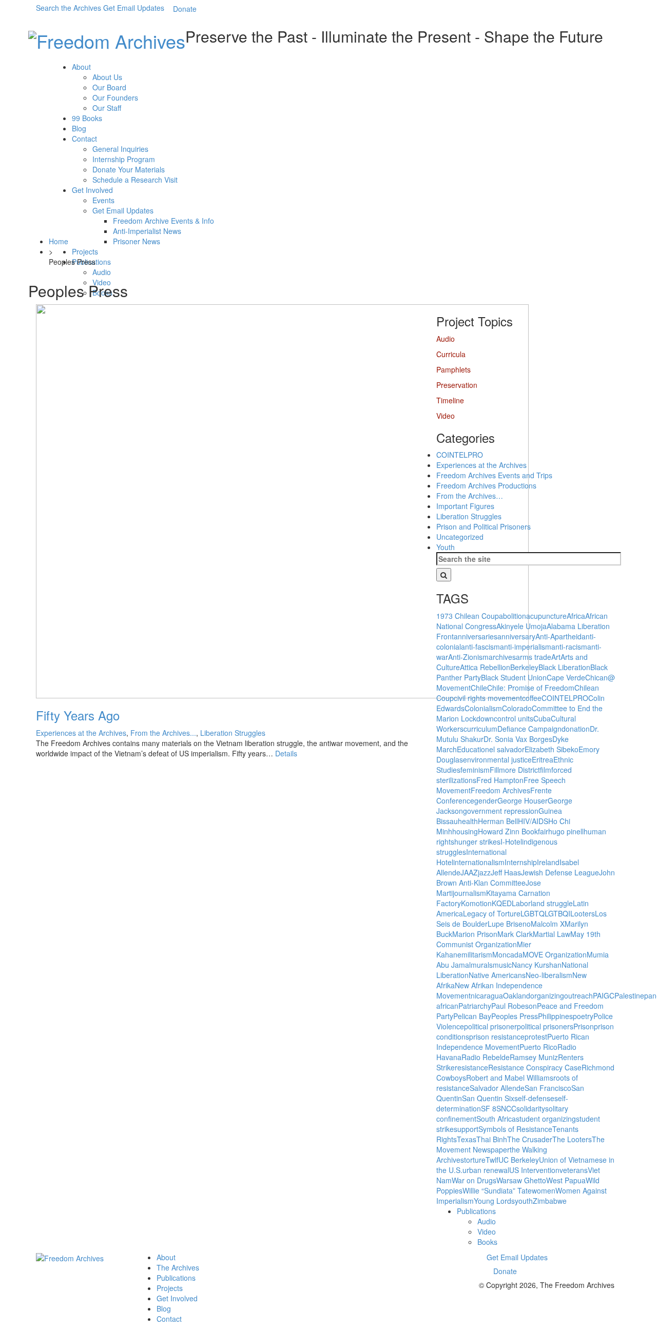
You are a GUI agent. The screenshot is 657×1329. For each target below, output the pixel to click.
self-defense (534, 1098)
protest (536, 1036)
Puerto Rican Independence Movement (512, 1041)
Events (103, 200)
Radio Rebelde (485, 1057)
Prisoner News (136, 241)
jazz (484, 872)
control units (513, 718)
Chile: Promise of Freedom (530, 687)
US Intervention (534, 1170)
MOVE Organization (555, 954)
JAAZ (469, 872)
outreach (578, 995)
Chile (479, 687)
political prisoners (545, 1026)
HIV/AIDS (533, 821)
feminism (475, 770)
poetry (583, 1016)
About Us (107, 77)
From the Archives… (469, 496)
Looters (582, 913)
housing (465, 831)
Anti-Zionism (468, 657)
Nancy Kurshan (537, 965)
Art (556, 657)
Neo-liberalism (549, 975)
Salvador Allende (497, 1088)
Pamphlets (453, 369)
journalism (469, 893)
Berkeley (524, 667)
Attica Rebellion (485, 667)
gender (485, 800)
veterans (573, 1170)
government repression (500, 811)
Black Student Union (514, 677)
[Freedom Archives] (106, 39)
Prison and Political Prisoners (483, 526)
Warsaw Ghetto (521, 1180)
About (81, 67)
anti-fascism (480, 646)
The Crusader (529, 1139)
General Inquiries (120, 149)
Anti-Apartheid (558, 636)
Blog (79, 128)
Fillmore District (515, 770)
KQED (502, 903)
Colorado (517, 708)
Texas (466, 1139)
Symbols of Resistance (515, 1129)
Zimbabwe (550, 1201)
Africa (576, 616)
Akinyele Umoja (521, 626)
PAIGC (603, 995)
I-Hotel (511, 841)
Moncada (507, 954)
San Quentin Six (488, 1098)
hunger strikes (477, 841)
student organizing (546, 1118)
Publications (91, 262)
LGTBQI (557, 913)
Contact (84, 138)
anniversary (516, 636)
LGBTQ (532, 913)
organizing (547, 995)
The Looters (572, 1139)
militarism (476, 954)
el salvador (507, 749)
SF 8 (488, 1108)
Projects (85, 251)
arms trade (533, 657)
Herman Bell (498, 821)
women (543, 1190)
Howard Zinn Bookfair (513, 831)
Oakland (516, 995)
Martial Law (551, 934)
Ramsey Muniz (534, 1057)
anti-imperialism (525, 646)
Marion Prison (474, 934)
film (545, 770)
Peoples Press (514, 1016)
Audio (101, 272)
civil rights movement (488, 698)
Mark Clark (515, 934)
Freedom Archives (500, 790)
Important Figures (465, 506)
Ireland (548, 862)
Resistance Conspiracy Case (535, 1067)
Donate (185, 9)
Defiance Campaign (529, 729)
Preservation (456, 385)
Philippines (555, 1016)
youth (524, 1201)
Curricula (451, 354)
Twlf (492, 1160)
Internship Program (123, 159)
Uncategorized (460, 537)
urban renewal (485, 1170)
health (468, 821)
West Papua (566, 1180)
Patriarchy (474, 1006)
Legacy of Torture (491, 913)
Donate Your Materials (128, 169)
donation (576, 729)
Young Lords (494, 1201)
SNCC (506, 1108)
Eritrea (542, 759)
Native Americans (497, 975)
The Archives (178, 1267)
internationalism (479, 862)
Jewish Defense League (560, 872)
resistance (471, 1067)
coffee (532, 698)
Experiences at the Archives (81, 733)
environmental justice (497, 759)
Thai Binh (491, 1139)
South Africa (496, 1118)
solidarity (530, 1108)
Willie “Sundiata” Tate (497, 1190)
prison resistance (497, 1036)
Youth (445, 547)
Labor (521, 903)
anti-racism (569, 646)
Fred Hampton (500, 780)
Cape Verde (566, 677)
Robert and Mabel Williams (509, 1077)
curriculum (480, 729)
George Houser (522, 800)
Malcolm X (548, 923)
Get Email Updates (133, 8)
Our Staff (106, 108)
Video (445, 416)
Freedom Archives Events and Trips (494, 475)
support (466, 1129)
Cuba (542, 718)
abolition (512, 616)
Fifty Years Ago (78, 715)
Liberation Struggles (232, 733)
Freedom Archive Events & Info (163, 221)
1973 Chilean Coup (467, 616)
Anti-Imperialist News (147, 231)
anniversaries (475, 636)
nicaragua (487, 995)
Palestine (629, 995)
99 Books (87, 118)
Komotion (476, 903)
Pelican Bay (472, 1016)
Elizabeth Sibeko (551, 749)
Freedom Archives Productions (486, 485)
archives (502, 657)
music (502, 965)
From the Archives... (163, 733)
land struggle (552, 903)
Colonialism (483, 708)
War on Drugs (474, 1180)
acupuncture (546, 616)
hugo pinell (566, 831)
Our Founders (115, 97)
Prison (583, 1026)
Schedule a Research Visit (135, 179)
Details (286, 753)
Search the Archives (68, 8)
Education (473, 749)
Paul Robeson (514, 1006)
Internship (521, 862)
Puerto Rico (538, 1047)
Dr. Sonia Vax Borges (518, 739)
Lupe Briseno (509, 923)
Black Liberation (564, 667)
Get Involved (92, 190)
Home (58, 241)
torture (475, 1160)
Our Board (109, 87)
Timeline (450, 400)
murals (482, 965)
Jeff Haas (506, 872)
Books (487, 1242)
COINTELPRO (459, 454)
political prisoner (490, 1026)
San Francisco (548, 1088)
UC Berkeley (518, 1160)
